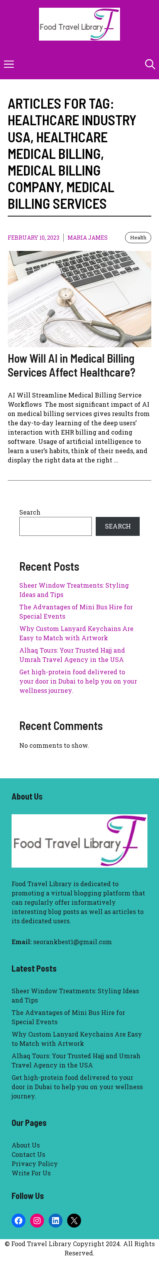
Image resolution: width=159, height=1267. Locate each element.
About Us (26, 1145)
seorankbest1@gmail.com (72, 942)
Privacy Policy (35, 1164)
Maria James (88, 237)
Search (30, 512)
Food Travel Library (42, 884)
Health (138, 237)
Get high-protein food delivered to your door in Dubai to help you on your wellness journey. (78, 681)
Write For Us (31, 1173)
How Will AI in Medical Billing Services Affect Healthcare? (71, 365)
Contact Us (28, 1154)
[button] (150, 63)
